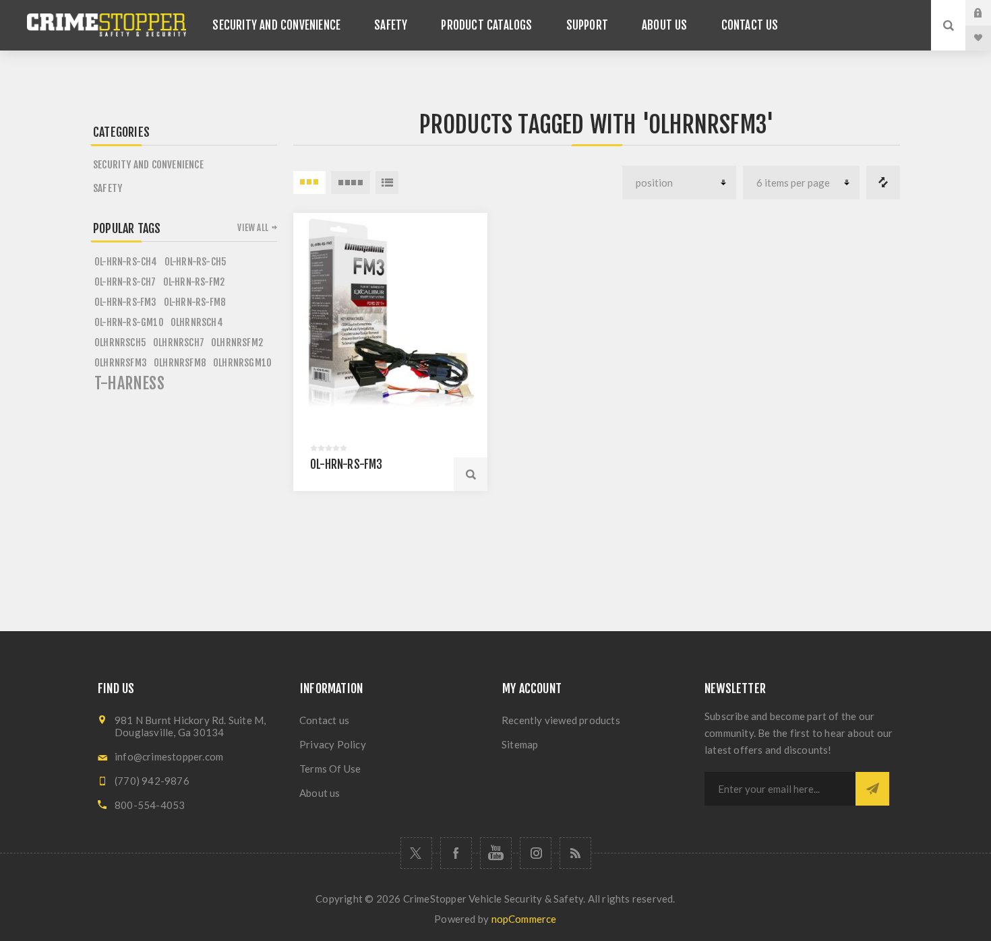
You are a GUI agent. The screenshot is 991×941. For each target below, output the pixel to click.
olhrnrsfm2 (237, 342)
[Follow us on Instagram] (535, 853)
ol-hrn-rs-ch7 (125, 281)
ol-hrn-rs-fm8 (195, 302)
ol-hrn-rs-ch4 (126, 261)
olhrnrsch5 (120, 342)
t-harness (129, 383)
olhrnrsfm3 (120, 362)
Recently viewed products (561, 720)
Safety (107, 188)
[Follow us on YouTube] (496, 853)
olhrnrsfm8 (180, 362)
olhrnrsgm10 (242, 362)
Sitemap (520, 744)
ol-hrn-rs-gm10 (129, 322)
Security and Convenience (148, 164)
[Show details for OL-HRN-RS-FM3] (390, 310)
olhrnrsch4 (197, 322)
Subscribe (872, 789)
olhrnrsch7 (178, 342)
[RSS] (575, 853)
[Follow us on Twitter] (416, 853)
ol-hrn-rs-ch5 (195, 261)
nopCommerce (524, 919)
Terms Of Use (330, 768)
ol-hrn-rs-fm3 (125, 302)
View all (252, 227)
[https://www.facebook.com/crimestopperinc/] (456, 853)
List (387, 182)
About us (319, 793)
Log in (988, 13)
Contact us (324, 720)
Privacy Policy (332, 744)
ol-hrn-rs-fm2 (194, 281)
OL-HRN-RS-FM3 (346, 464)
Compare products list (883, 182)
